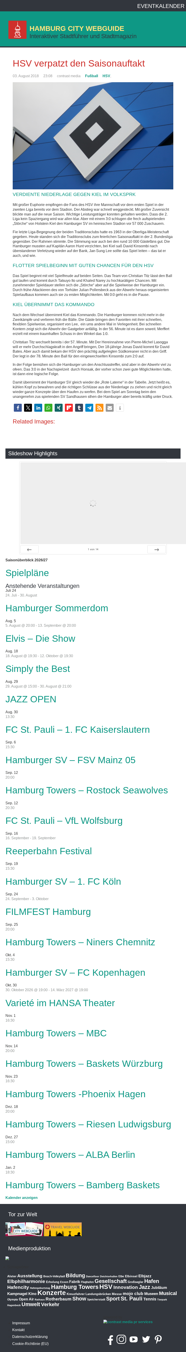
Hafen (151, 1281)
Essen (64, 1282)
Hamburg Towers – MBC (56, 1033)
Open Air (26, 1299)
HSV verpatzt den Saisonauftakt (79, 63)
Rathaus (40, 1299)
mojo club (133, 1293)
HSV (106, 76)
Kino (32, 1294)
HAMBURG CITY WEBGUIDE (76, 28)
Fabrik (74, 1282)
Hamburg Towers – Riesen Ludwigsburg (88, 1124)
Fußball (91, 76)
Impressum (21, 1323)
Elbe (121, 1276)
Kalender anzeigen (21, 1198)
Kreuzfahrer (76, 1294)
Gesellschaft (111, 1281)
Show (79, 1299)
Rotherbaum (58, 1299)
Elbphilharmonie (26, 1281)
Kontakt (18, 1330)
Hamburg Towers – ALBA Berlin (70, 1154)
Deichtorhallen (108, 1276)
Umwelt (31, 1304)
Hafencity (18, 1287)
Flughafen (87, 1281)
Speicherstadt (96, 1299)
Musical (168, 1293)
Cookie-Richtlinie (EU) (30, 1344)
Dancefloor (92, 1276)
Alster (11, 1276)
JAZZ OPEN (30, 699)
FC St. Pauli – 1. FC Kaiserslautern (77, 729)
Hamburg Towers (74, 1286)
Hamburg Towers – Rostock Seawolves (86, 790)
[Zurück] (29, 549)
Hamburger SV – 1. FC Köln (63, 881)
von (93, 549)
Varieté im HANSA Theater (60, 1003)
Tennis (149, 1299)
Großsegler (135, 1282)
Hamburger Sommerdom (56, 608)
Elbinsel (131, 1276)
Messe (117, 1294)
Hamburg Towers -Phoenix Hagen (75, 1094)
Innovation (125, 1287)
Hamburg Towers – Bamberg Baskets (82, 1185)
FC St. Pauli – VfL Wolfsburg (64, 820)
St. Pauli (131, 1298)
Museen (151, 1294)
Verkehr (50, 1304)
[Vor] (156, 549)
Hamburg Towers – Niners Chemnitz (80, 942)
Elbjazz (145, 1276)
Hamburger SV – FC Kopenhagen (75, 972)
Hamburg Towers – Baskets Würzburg (84, 1063)
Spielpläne (27, 573)
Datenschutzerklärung (30, 1337)
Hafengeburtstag (40, 1288)
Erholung (52, 1282)
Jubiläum (159, 1288)
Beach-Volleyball (54, 1276)
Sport (113, 1299)
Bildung (75, 1275)
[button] (18, 408)
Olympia (12, 1299)
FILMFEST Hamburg (48, 911)
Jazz (144, 1287)
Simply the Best (37, 669)
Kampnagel (17, 1294)
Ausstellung (29, 1275)
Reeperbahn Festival (48, 851)
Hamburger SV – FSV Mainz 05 (70, 760)
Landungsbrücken (98, 1294)
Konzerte (51, 1292)
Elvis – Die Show (40, 638)
